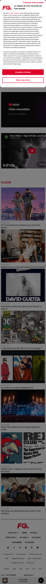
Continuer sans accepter (33, 2)
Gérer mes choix (23, 80)
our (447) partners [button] (13, 13)
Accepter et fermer (23, 72)
